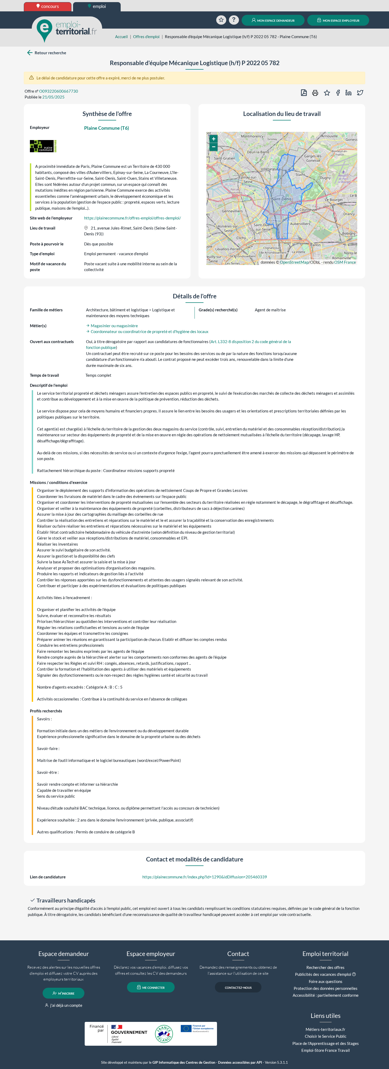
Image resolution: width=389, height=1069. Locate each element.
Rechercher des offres (325, 967)
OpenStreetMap (294, 262)
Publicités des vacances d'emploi (323, 974)
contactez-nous (238, 987)
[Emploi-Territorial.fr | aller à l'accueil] (67, 30)
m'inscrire (65, 993)
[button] (214, 139)
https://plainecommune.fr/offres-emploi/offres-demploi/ (132, 217)
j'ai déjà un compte (65, 1005)
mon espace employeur (340, 20)
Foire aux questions (325, 981)
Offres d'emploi (146, 36)
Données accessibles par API (240, 1062)
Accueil (121, 36)
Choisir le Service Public (325, 1036)
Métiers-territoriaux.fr (325, 1029)
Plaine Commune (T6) (106, 128)
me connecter (153, 987)
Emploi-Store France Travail (325, 1050)
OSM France (345, 262)
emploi (99, 6)
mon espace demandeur (275, 20)
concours (49, 6)
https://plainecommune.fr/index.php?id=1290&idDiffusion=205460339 (204, 876)
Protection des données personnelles (326, 988)
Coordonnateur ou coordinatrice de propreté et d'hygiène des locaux (149, 331)
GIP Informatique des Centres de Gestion (183, 1062)
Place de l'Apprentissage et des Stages (325, 1043)
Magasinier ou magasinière (114, 325)
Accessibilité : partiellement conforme (326, 995)
